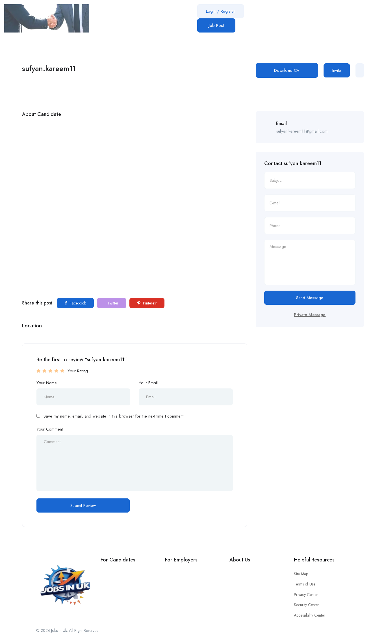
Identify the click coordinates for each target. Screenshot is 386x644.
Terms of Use (304, 584)
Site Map (301, 574)
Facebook (77, 303)
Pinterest (149, 303)
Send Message (309, 298)
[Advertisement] (134, 162)
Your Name (46, 383)
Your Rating (78, 371)
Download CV (287, 70)
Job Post (216, 25)
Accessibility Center (309, 615)
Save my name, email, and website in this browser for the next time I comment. (114, 416)
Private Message (310, 315)
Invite (336, 70)
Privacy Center (306, 594)
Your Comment (49, 429)
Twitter (112, 303)
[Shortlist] (359, 70)
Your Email (148, 383)
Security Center (306, 605)
